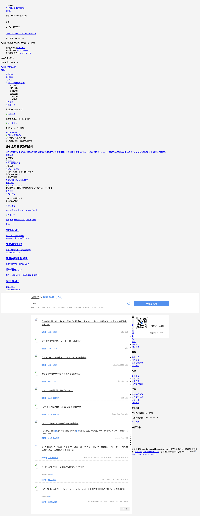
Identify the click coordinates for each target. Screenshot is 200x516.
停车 (37, 308)
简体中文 (9, 34)
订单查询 (9, 8)
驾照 (48, 308)
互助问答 (11, 215)
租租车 (3, 70)
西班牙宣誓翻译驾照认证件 (58, 152)
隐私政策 (135, 357)
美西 (119, 381)
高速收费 (77, 308)
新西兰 (24, 210)
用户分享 (9, 191)
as (113, 501)
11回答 (44, 458)
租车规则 (135, 366)
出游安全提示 (137, 384)
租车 (122, 414)
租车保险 (9, 155)
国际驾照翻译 (11, 133)
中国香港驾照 (120, 152)
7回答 (43, 332)
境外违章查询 (19, 8)
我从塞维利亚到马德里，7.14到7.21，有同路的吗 (64, 357)
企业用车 (135, 403)
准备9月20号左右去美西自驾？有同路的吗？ (62, 374)
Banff (105, 501)
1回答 (43, 348)
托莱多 (94, 308)
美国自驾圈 (52, 381)
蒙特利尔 (96, 457)
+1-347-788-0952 (23, 50)
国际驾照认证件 (14, 135)
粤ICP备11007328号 (151, 452)
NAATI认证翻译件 (107, 152)
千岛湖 (118, 457)
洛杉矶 (104, 479)
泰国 (19, 210)
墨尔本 (113, 414)
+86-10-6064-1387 (24, 53)
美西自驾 (125, 381)
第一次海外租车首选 (16, 83)
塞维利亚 (86, 308)
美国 (7, 210)
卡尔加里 (96, 501)
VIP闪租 (9, 80)
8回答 (43, 502)
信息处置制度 (137, 363)
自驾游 (126, 501)
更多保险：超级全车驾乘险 (17, 180)
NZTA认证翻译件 (92, 152)
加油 (54, 308)
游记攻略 (11, 206)
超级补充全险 (13, 169)
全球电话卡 (12, 123)
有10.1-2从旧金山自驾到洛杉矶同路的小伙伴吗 (63, 467)
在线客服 (135, 422)
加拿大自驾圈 (53, 458)
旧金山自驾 (116, 479)
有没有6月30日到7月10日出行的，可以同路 (61, 341)
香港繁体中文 (30, 34)
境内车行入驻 (137, 397)
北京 (107, 457)
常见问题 (135, 381)
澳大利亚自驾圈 (53, 398)
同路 (122, 332)
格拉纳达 (102, 308)
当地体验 (11, 114)
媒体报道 (135, 347)
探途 (43, 308)
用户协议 (135, 360)
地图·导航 (10, 183)
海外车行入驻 (137, 394)
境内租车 (9, 77)
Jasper (110, 501)
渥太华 (103, 457)
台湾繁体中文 (19, 34)
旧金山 (109, 479)
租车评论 (11, 194)
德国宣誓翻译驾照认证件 (16, 152)
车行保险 (11, 161)
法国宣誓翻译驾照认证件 (36, 152)
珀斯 (122, 397)
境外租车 (9, 74)
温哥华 (90, 501)
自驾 (126, 457)
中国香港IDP (132, 152)
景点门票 (11, 105)
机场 (126, 332)
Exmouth (117, 438)
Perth (122, 438)
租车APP (9, 224)
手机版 (8, 11)
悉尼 (118, 414)
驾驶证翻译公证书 (145, 152)
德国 (29, 210)
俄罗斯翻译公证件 (77, 152)
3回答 (43, 480)
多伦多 (90, 457)
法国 (34, 220)
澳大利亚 (13, 210)
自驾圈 (35, 297)
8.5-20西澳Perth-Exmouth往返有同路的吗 (60, 423)
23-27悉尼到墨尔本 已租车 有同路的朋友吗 (61, 407)
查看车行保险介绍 (13, 163)
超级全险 (61, 308)
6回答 (43, 438)
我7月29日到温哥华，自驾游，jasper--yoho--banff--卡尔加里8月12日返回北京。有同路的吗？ (84, 489)
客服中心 (135, 376)
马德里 (69, 308)
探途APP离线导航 (15, 185)
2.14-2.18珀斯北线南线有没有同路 (57, 390)
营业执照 (138, 452)
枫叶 (85, 457)
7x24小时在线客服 (8, 67)
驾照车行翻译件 (159, 152)
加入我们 (135, 344)
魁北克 (112, 457)
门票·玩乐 (10, 102)
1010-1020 (21, 48)
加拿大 (35, 210)
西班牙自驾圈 (52, 332)
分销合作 (135, 400)
